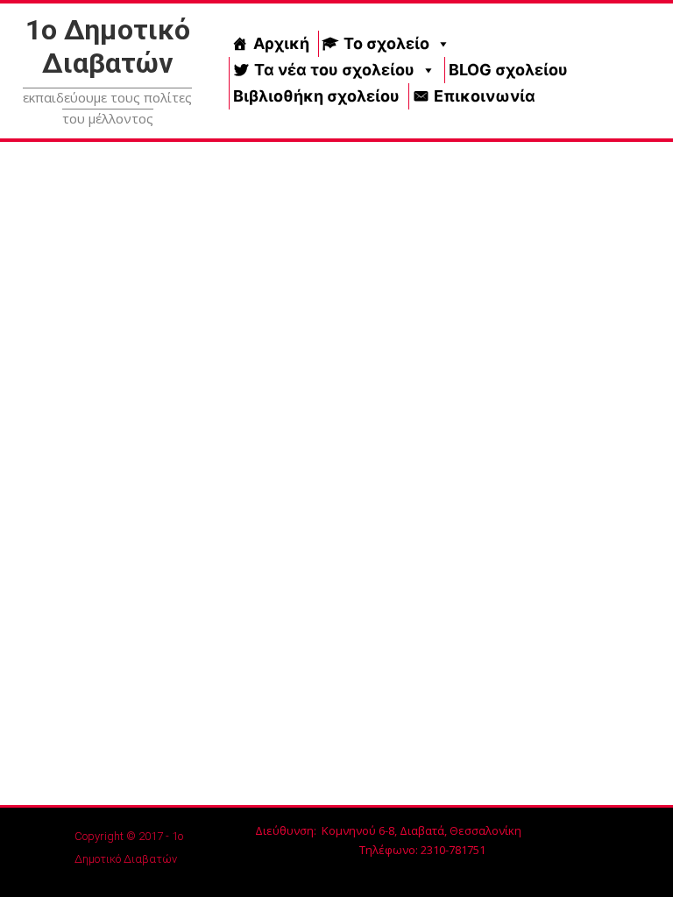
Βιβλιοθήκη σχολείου (316, 96)
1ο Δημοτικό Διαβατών (107, 46)
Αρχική (281, 43)
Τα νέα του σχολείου (334, 69)
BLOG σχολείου (508, 69)
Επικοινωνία (484, 96)
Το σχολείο (386, 43)
